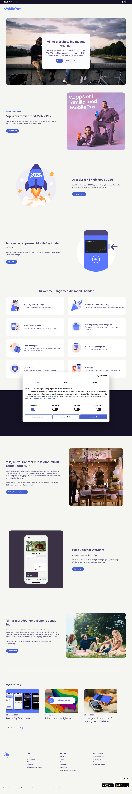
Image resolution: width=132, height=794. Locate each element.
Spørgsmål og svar (98, 756)
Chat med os (97, 759)
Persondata (63, 765)
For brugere (30, 765)
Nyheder (62, 756)
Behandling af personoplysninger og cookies (59, 787)
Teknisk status (97, 762)
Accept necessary (38, 417)
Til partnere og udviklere (34, 767)
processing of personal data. (45, 398)
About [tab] (95, 382)
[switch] (55, 409)
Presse (62, 759)
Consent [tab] (37, 382)
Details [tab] (66, 382)
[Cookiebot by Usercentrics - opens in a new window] (98, 376)
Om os (29, 756)
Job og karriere (31, 759)
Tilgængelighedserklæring (68, 770)
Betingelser (63, 767)
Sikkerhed (63, 762)
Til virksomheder (32, 762)
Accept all (93, 417)
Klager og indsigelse (99, 765)
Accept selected (66, 417)
